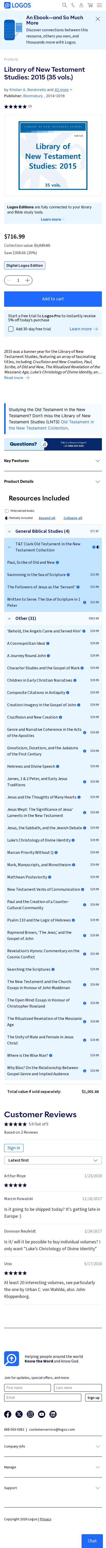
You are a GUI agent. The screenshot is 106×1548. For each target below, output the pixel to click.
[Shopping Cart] (90, 5)
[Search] (64, 5)
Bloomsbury (33, 96)
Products (11, 59)
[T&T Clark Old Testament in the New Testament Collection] (93, 547)
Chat (92, 1541)
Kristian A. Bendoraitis (28, 89)
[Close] (98, 19)
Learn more (51, 219)
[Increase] (27, 280)
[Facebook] (7, 1414)
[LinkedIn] (53, 1414)
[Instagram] (30, 1414)
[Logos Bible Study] (17, 5)
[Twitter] (19, 1414)
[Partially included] (98, 547)
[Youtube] (41, 1414)
